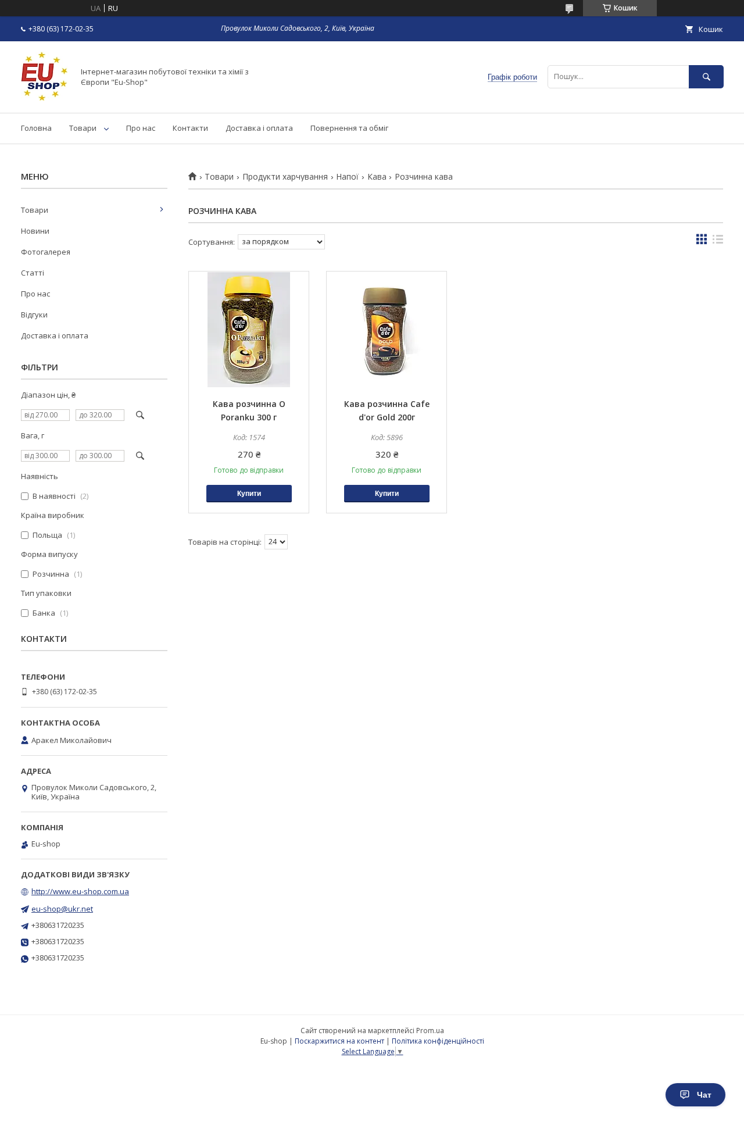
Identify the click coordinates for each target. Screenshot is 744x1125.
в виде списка (718, 242)
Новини (35, 231)
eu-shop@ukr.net (62, 908)
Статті (32, 272)
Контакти (190, 128)
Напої (347, 176)
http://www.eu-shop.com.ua (80, 891)
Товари (82, 128)
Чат (704, 1094)
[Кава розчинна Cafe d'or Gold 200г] (386, 330)
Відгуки (34, 314)
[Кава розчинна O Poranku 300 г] (249, 330)
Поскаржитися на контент (339, 1041)
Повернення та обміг (349, 128)
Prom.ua (430, 1030)
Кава (377, 176)
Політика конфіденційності (438, 1041)
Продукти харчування (285, 176)
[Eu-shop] (44, 97)
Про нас (140, 128)
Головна (36, 128)
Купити (249, 494)
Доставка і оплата (259, 128)
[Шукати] (706, 76)
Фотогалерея (45, 252)
